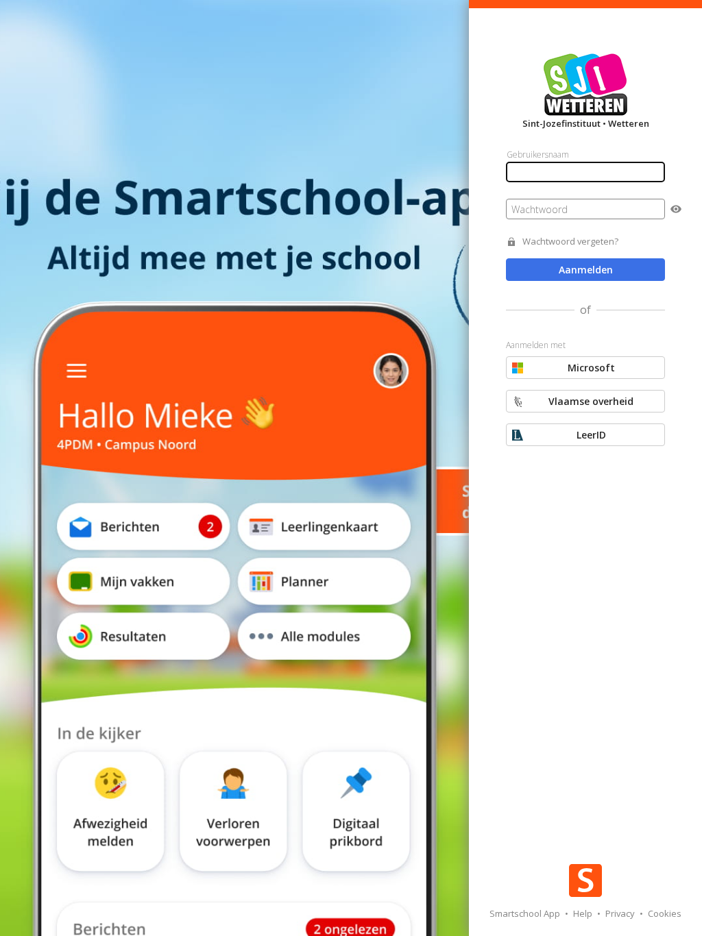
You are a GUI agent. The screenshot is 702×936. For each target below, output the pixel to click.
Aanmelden (586, 269)
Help (583, 913)
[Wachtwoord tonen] (675, 209)
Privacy (621, 913)
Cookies (664, 913)
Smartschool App (525, 913)
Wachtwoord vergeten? (570, 241)
